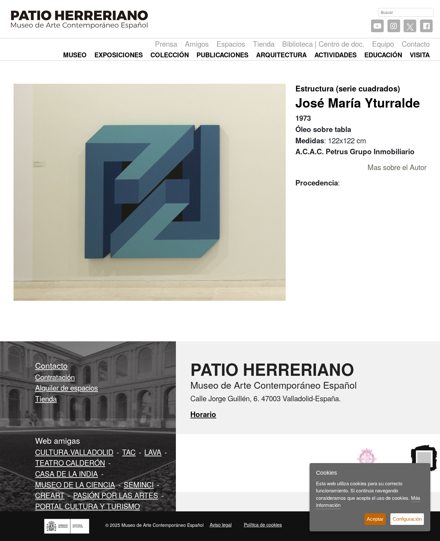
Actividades (335, 54)
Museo (75, 54)
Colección (169, 54)
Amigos (197, 43)
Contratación (55, 377)
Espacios (230, 43)
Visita (420, 54)
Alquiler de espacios (66, 387)
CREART (49, 495)
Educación (383, 54)
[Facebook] (426, 26)
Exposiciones (118, 54)
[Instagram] (394, 26)
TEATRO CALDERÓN (70, 462)
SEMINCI (139, 484)
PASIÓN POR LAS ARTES (115, 495)
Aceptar (375, 519)
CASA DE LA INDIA (66, 473)
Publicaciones (222, 54)
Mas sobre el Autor (397, 167)
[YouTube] (377, 26)
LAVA (152, 452)
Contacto (416, 43)
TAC (129, 452)
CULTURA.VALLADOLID (74, 452)
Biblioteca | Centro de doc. (323, 43)
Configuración (407, 519)
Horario (203, 414)
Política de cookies (263, 524)
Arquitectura (281, 54)
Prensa (166, 43)
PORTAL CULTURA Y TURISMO (87, 506)
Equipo (383, 43)
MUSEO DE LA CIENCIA (75, 484)
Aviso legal (221, 524)
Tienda (263, 43)
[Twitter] (410, 26)
